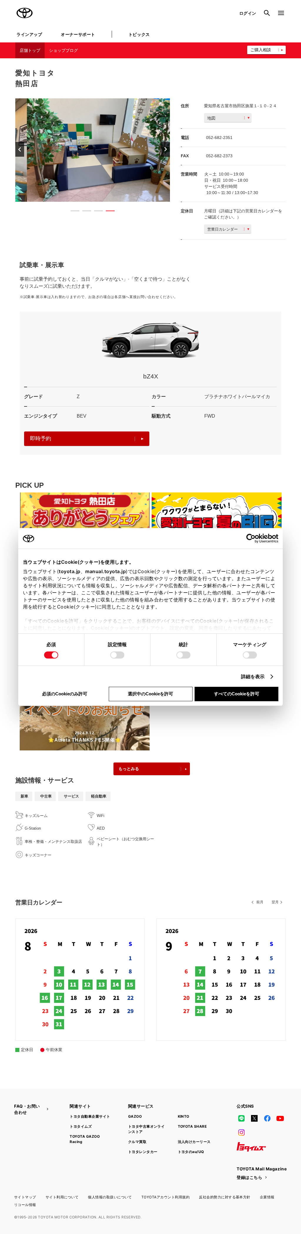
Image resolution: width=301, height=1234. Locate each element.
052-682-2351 (219, 137)
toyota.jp (70, 571)
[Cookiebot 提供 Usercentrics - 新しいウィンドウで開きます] (252, 538)
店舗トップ (30, 50)
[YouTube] (280, 1118)
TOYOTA (24, 13)
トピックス (139, 34)
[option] (92, 150)
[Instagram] (241, 1132)
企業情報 (267, 1197)
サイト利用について (62, 1197)
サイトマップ (25, 1197)
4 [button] (107, 212)
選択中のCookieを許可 (150, 693)
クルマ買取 (137, 1141)
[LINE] (241, 1118)
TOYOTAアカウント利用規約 (165, 1197)
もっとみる (128, 768)
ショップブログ (63, 50)
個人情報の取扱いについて (110, 1197)
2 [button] (83, 212)
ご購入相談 (260, 49)
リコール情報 (25, 1204)
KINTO (183, 1116)
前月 (259, 902)
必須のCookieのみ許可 (64, 693)
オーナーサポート (78, 34)
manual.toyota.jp (105, 571)
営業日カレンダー (222, 229)
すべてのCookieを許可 (236, 693)
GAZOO (135, 1116)
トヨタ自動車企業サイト (90, 1116)
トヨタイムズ (81, 1126)
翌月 (275, 902)
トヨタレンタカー (143, 1151)
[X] (254, 1118)
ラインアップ (29, 34)
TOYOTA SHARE (192, 1126)
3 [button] (95, 212)
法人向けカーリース (194, 1141)
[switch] (117, 655)
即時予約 (40, 438)
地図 (211, 118)
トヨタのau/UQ (191, 1151)
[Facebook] (267, 1118)
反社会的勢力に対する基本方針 (224, 1197)
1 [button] (72, 212)
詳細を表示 (253, 676)
